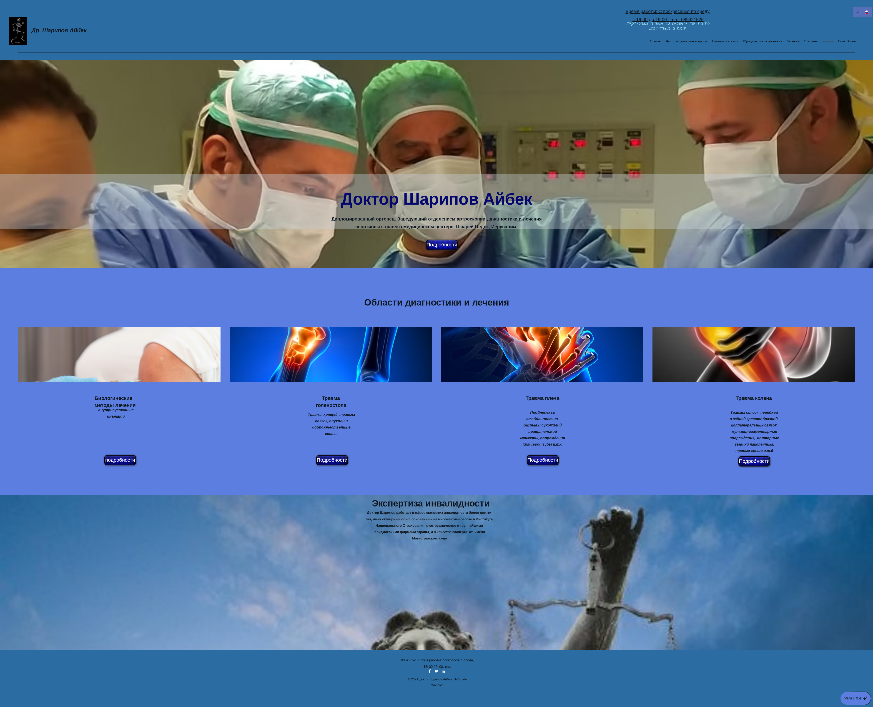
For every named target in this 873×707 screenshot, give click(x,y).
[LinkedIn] (443, 671)
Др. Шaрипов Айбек (59, 30)
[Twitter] (436, 671)
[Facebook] (429, 671)
